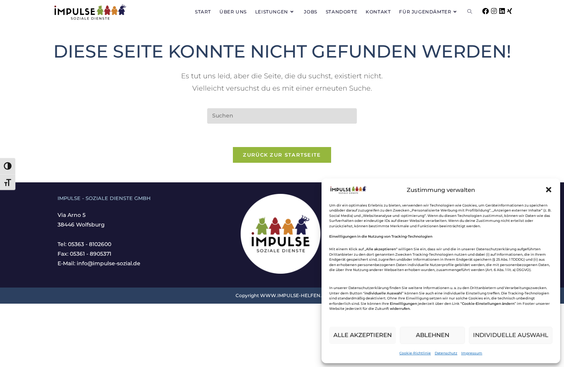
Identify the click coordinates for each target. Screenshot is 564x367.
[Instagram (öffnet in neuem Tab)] (494, 11)
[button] (548, 189)
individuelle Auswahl (510, 335)
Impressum (471, 353)
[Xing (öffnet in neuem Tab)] (509, 11)
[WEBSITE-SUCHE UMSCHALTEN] (469, 11)
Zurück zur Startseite (282, 155)
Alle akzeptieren (362, 335)
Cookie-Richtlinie (415, 353)
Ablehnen (432, 335)
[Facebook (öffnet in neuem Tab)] (485, 11)
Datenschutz (446, 353)
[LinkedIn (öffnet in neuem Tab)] (502, 11)
